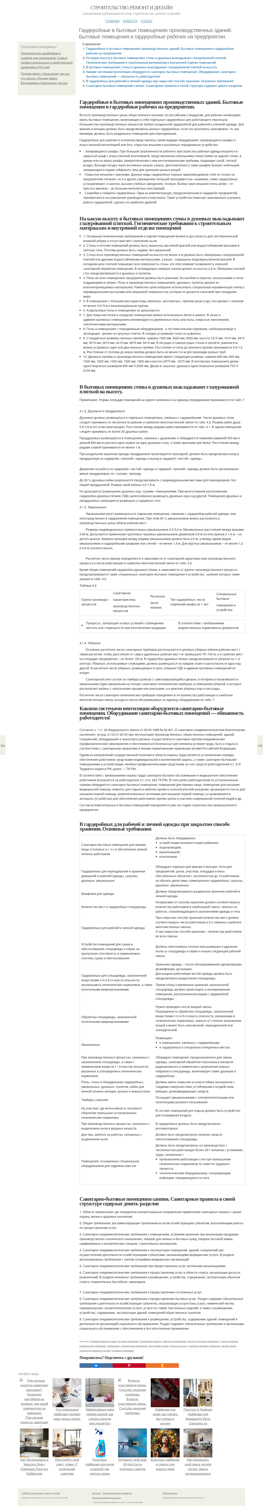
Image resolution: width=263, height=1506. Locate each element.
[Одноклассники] (162, 1365)
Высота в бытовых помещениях (203, 1341)
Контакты (96, 1493)
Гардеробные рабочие (150, 1341)
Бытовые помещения (128, 1341)
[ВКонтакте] (96, 1365)
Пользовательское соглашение (117, 1493)
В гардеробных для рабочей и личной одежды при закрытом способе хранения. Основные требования (160, 81)
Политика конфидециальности (106, 1497)
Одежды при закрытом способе (95, 1350)
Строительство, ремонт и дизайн (131, 7)
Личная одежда (228, 1345)
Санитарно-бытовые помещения (204, 1345)
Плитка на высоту (178, 1345)
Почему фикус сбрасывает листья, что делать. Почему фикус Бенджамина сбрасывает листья (45, 78)
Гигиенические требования (93, 1345)
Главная (112, 20)
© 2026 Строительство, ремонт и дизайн (41, 1493)
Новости (130, 20)
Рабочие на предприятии (174, 1341)
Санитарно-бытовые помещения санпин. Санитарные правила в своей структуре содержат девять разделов (164, 85)
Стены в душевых (229, 1341)
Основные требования (122, 1350)
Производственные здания (103, 1341)
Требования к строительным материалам (127, 1345)
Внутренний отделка (158, 1345)
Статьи (146, 20)
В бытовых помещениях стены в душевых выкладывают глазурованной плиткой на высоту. (152, 67)
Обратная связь (170, 1493)
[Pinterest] (129, 1365)
